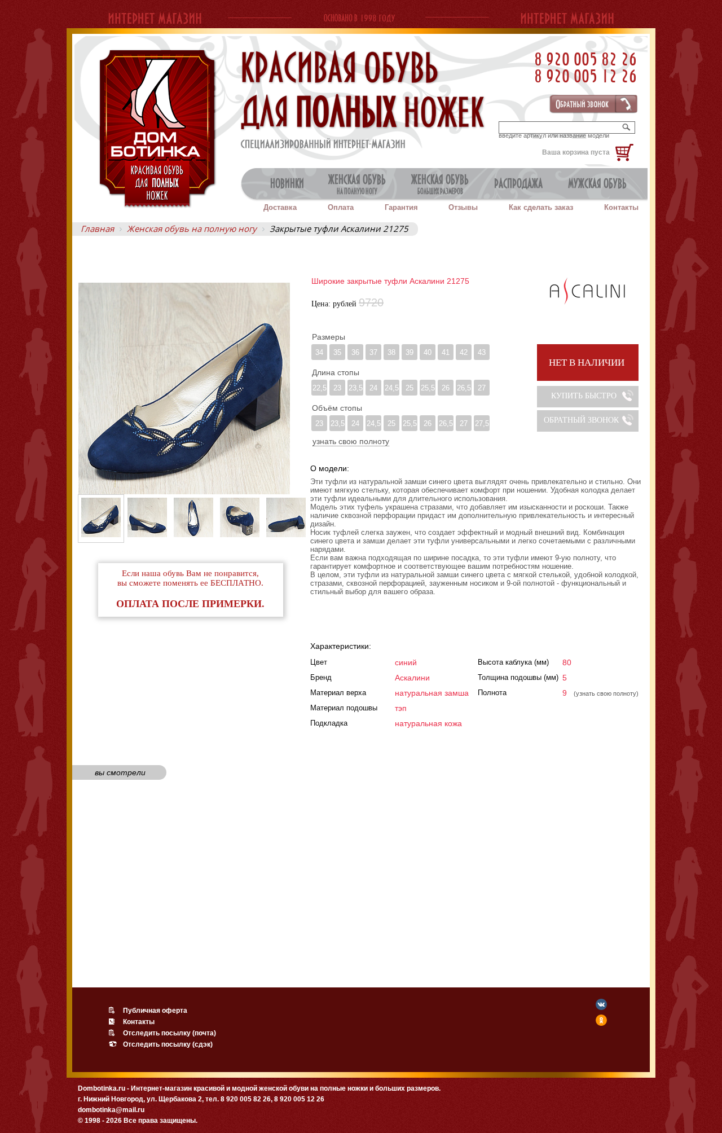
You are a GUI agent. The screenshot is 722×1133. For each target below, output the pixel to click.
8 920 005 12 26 (585, 75)
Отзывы (463, 207)
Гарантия (401, 207)
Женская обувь (357, 184)
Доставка (280, 207)
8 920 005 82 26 (585, 58)
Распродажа (518, 183)
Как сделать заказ (541, 207)
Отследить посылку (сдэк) (168, 1044)
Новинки (287, 183)
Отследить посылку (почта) (169, 1033)
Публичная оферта (155, 1011)
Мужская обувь (597, 183)
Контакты (621, 207)
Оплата (341, 207)
